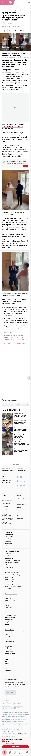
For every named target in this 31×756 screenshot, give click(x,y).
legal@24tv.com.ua (21, 733)
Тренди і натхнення (10, 653)
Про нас (4, 495)
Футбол (7, 663)
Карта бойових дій (10, 556)
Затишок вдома (9, 7)
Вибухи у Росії (8, 565)
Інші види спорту (9, 670)
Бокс (6, 661)
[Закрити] (28, 739)
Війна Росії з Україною (12, 551)
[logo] (11, 2)
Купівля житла (9, 651)
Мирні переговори (10, 558)
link (17, 477)
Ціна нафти (8, 596)
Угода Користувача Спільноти (21, 499)
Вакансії (19, 510)
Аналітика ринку (9, 649)
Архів (18, 515)
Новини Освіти (9, 630)
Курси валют (8, 598)
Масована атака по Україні (12, 562)
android (7, 703)
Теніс (6, 666)
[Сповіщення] (29, 2)
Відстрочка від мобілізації (12, 584)
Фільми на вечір (9, 619)
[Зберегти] (26, 30)
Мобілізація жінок (10, 579)
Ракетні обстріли (9, 553)
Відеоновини (8, 541)
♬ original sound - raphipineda (15, 343)
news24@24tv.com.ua (8, 470)
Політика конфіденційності (6, 515)
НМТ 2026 (7, 636)
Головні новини (9, 534)
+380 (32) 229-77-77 (11, 731)
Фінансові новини (10, 600)
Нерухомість (9, 647)
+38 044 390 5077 (21, 470)
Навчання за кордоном (11, 641)
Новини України (9, 536)
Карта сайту (20, 518)
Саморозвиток (9, 639)
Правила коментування (23, 501)
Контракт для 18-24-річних (12, 582)
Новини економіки (11, 594)
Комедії (7, 622)
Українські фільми (10, 617)
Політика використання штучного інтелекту (8, 519)
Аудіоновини (8, 543)
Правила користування (8, 511)
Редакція (4, 498)
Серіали (7, 624)
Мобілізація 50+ (9, 577)
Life (3, 7)
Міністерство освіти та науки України (15, 632)
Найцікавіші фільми (10, 615)
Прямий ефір (8, 539)
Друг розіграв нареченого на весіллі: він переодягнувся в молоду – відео (22, 7)
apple (18, 703)
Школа (6, 634)
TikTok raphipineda (14, 26)
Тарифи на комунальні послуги (13, 603)
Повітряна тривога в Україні (12, 560)
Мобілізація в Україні (12, 573)
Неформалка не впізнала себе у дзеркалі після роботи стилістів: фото (13, 126)
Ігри (18, 521)
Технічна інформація (22, 504)
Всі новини (8, 532)
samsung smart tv (18, 708)
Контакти (19, 507)
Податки (7, 605)
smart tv (7, 708)
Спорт (7, 659)
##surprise (23, 339)
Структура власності (22, 512)
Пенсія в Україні (9, 607)
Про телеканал (6, 503)
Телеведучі (5, 506)
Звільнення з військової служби (13, 575)
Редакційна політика (7, 500)
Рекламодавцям (6, 509)
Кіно (6, 613)
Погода (7, 545)
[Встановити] (15, 743)
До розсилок (10, 692)
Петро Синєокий (10, 23)
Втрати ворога (9, 567)
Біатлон (7, 668)
